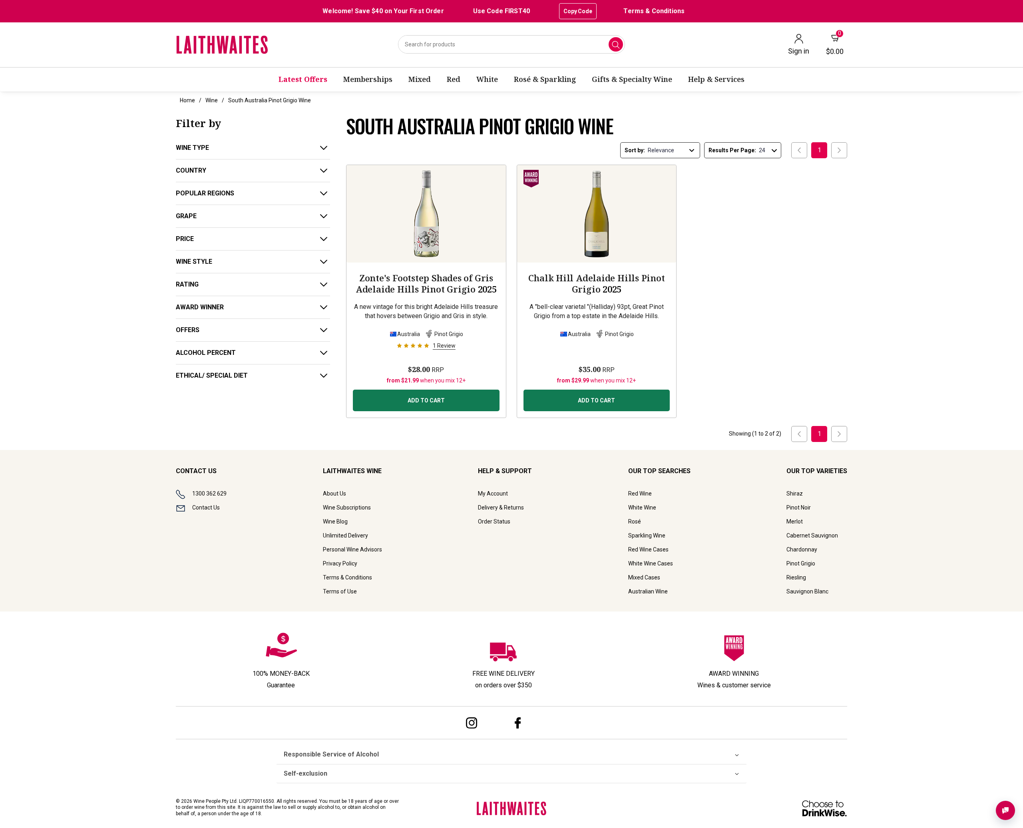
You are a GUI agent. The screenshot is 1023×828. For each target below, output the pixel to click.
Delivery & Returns (501, 507)
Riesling (796, 577)
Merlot (794, 521)
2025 (426, 283)
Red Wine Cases (648, 549)
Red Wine (640, 493)
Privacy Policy (340, 563)
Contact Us (206, 507)
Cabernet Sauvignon (812, 535)
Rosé (634, 521)
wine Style (194, 261)
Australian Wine (648, 591)
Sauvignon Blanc (807, 591)
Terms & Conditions (654, 11)
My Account (493, 493)
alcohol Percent (206, 352)
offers (187, 330)
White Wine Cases (650, 563)
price (185, 239)
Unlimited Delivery (345, 535)
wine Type (192, 147)
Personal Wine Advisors (352, 549)
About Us (334, 493)
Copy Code (577, 11)
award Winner (200, 307)
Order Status (494, 521)
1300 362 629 (209, 493)
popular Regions (205, 193)
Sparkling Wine (646, 535)
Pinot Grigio (800, 563)
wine (211, 100)
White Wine (642, 507)
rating (187, 284)
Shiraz (794, 493)
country (191, 170)
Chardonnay (801, 549)
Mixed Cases (644, 577)
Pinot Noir (798, 507)
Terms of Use (340, 591)
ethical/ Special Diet (212, 375)
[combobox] (511, 44)
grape (186, 216)
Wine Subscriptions (347, 507)
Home (187, 100)
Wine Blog (335, 521)
